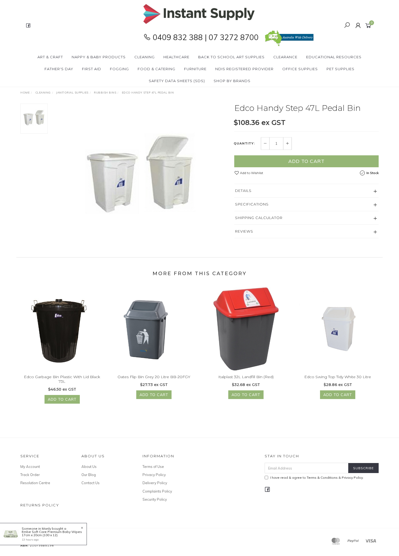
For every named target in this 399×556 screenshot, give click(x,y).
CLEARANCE (285, 57)
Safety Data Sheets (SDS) (177, 81)
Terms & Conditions (322, 477)
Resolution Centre (35, 483)
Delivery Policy (154, 483)
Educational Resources (334, 57)
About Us (89, 466)
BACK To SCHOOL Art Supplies (231, 57)
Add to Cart (306, 161)
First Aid (91, 69)
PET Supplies (340, 69)
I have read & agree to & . (317, 477)
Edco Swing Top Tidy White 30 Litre (337, 376)
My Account (30, 466)
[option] (141, 171)
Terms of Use (153, 466)
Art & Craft (50, 57)
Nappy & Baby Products (99, 57)
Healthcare (176, 57)
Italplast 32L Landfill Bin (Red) (246, 376)
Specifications (252, 204)
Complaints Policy (157, 491)
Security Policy (154, 499)
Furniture (195, 69)
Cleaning (144, 57)
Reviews (244, 231)
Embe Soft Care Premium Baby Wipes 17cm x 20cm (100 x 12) (52, 533)
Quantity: (244, 143)
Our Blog (88, 475)
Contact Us (90, 483)
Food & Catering (156, 69)
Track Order (30, 475)
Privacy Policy (154, 475)
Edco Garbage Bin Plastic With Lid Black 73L (62, 379)
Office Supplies (300, 69)
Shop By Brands (232, 81)
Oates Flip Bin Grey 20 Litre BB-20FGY (154, 376)
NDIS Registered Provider (244, 69)
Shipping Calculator (259, 218)
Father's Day (59, 69)
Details (243, 190)
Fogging (119, 69)
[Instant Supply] (199, 13)
